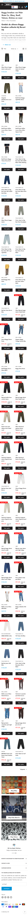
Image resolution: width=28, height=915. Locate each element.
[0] (25, 7)
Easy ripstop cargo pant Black (20, 578)
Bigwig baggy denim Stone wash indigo (6, 578)
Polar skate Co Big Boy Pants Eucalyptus (21, 221)
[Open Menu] (2, 4)
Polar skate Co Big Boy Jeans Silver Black (20, 665)
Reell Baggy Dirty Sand (5, 280)
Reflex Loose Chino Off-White (6, 607)
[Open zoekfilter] (19, 7)
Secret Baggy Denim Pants (6, 340)
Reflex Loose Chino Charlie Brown (6, 694)
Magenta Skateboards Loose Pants (6, 99)
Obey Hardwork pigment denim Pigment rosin (20, 428)
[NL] (15, 7)
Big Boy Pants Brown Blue (6, 311)
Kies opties (7, 77)
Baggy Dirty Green (20, 368)
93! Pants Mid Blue (20, 636)
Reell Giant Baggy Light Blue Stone (20, 98)
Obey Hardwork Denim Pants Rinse (20, 458)
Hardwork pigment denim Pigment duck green (6, 459)
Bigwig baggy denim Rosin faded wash (21, 398)
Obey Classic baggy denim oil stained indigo (21, 69)
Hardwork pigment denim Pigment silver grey (6, 519)
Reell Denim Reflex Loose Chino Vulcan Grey (6, 130)
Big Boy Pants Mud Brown (6, 489)
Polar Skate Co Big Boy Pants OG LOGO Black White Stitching (21, 160)
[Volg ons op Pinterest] (8, 897)
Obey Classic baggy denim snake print (6, 68)
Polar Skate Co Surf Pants (21, 754)
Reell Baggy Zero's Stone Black (6, 369)
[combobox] (15, 7)
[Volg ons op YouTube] (11, 897)
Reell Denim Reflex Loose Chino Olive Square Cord (20, 130)
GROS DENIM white (6, 636)
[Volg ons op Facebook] (2, 897)
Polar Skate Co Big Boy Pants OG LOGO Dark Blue (6, 191)
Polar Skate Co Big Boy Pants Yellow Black (20, 281)
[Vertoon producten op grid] (23, 48)
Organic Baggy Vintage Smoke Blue (21, 340)
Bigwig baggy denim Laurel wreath (6, 549)
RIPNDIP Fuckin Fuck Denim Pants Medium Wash (6, 755)
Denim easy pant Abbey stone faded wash (6, 428)
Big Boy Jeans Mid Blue (6, 664)
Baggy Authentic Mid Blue (21, 607)
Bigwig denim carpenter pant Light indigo (6, 724)
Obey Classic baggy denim (6, 221)
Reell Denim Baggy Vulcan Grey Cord (6, 160)
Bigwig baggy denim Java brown (21, 724)
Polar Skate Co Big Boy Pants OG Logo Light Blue (6, 250)
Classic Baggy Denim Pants (21, 489)
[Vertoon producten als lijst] (26, 48)
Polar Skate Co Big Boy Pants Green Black (20, 250)
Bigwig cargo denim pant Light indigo (21, 549)
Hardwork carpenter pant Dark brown (21, 694)
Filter (5, 49)
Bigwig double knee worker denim (6, 398)
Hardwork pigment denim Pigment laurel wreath (21, 519)
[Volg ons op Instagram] (5, 897)
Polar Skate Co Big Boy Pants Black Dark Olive (21, 191)
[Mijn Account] (22, 7)
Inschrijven (7, 888)
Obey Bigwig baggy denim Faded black (21, 311)
